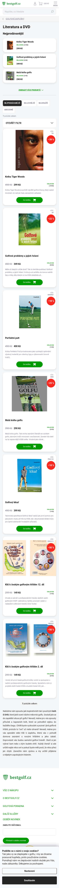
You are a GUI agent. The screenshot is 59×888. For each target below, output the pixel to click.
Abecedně (8, 110)
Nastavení (29, 871)
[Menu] (55, 3)
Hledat (52, 12)
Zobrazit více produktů (30, 90)
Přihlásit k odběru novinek (16, 841)
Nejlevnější (29, 103)
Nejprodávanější (12, 103)
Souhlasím (29, 880)
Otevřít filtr (13, 123)
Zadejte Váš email (12, 825)
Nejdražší (43, 103)
